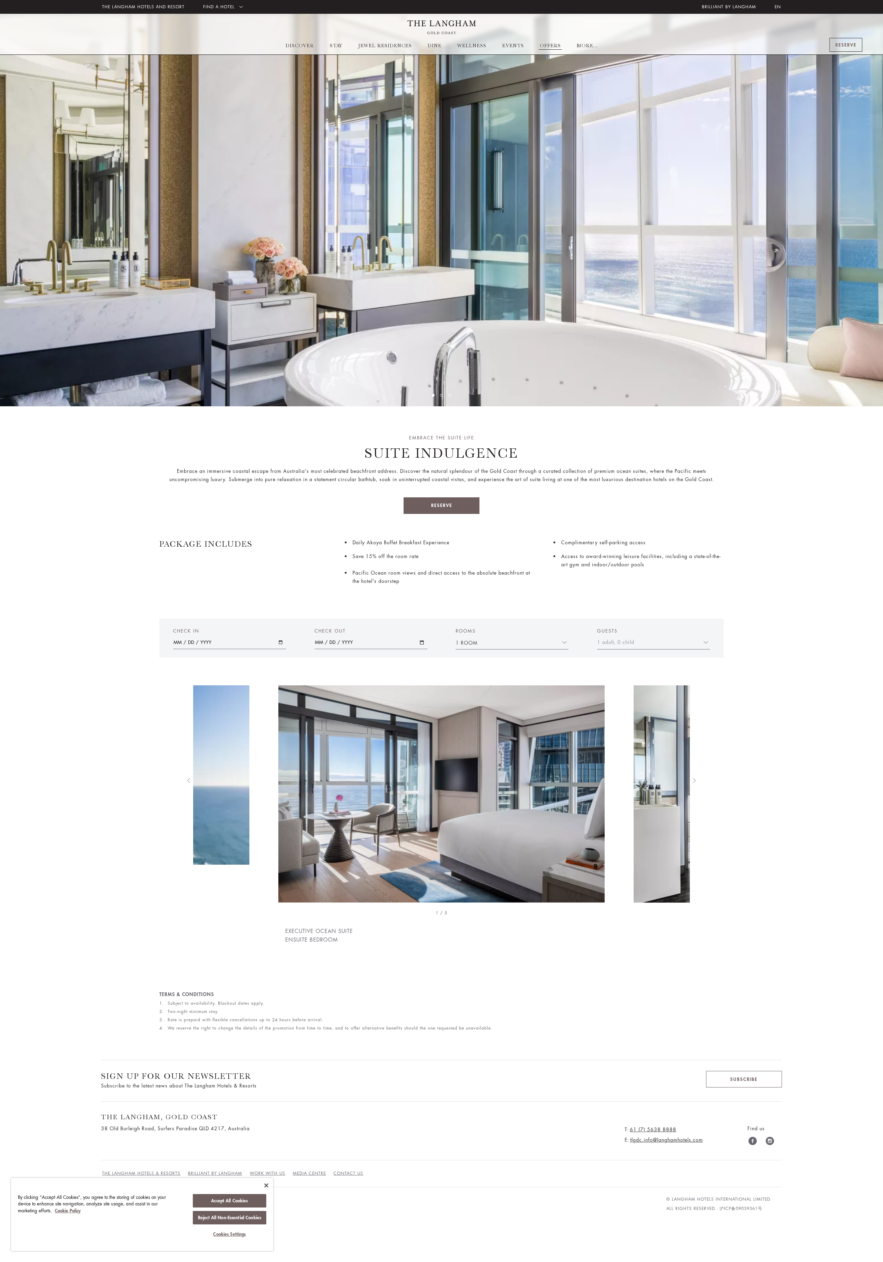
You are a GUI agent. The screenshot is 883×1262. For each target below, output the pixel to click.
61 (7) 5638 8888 (653, 1129)
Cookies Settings (229, 1234)
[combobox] (508, 642)
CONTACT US (348, 1173)
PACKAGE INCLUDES (205, 544)
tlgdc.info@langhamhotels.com (666, 1139)
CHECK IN (186, 631)
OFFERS (550, 45)
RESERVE (441, 505)
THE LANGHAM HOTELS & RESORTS (141, 1173)
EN (778, 7)
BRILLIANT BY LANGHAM (729, 7)
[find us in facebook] (752, 1142)
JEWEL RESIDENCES (385, 45)
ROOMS (466, 631)
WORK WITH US (267, 1173)
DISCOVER (300, 45)
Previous (189, 780)
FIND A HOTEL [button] (219, 7)
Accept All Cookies (229, 1201)
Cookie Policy (68, 1211)
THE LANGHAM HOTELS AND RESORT (143, 7)
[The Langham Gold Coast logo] (442, 27)
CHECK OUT (330, 631)
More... (587, 45)
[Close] (266, 1185)
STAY (336, 45)
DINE (435, 45)
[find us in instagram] (770, 1142)
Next (694, 780)
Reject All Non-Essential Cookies (229, 1217)
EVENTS (513, 45)
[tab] (433, 395)
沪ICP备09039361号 (741, 1208)
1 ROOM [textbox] (467, 642)
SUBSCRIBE (743, 1079)
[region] (142, 1214)
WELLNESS (471, 45)
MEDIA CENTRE (309, 1173)
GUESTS (607, 631)
